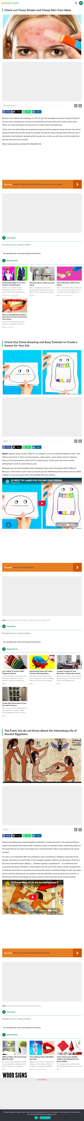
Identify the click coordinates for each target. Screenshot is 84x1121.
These (39, 620)
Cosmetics (9, 106)
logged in (14, 245)
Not (34, 1006)
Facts (17, 1006)
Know (28, 1006)
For (28, 620)
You (40, 1006)
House (67, 295)
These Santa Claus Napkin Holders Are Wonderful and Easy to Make (67, 1059)
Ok (36, 1118)
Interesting (22, 1006)
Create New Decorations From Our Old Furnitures (14, 704)
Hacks (13, 295)
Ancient (12, 1006)
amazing (8, 620)
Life (32, 1006)
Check (16, 620)
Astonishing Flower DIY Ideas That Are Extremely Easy (41, 672)
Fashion (9, 295)
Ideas (14, 106)
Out (36, 620)
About (8, 1006)
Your (48, 620)
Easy (25, 620)
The (37, 1006)
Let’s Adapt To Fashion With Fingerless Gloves (13, 672)
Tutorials (44, 620)
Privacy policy (45, 1118)
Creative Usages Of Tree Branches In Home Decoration (68, 672)
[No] (81, 1115)
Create (21, 620)
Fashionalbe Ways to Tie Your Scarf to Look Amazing (13, 284)
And (13, 620)
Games (32, 620)
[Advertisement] (42, 81)
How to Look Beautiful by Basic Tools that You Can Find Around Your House (14, 317)
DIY (5, 295)
